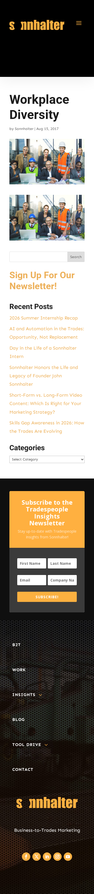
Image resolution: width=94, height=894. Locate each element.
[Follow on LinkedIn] (47, 856)
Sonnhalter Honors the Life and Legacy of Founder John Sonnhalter (43, 376)
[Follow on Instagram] (57, 856)
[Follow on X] (36, 856)
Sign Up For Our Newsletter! (42, 281)
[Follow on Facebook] (26, 856)
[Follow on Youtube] (68, 856)
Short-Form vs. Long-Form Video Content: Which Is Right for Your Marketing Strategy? (45, 403)
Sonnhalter (24, 129)
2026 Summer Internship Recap (43, 318)
